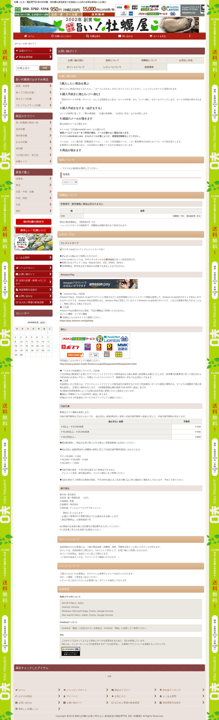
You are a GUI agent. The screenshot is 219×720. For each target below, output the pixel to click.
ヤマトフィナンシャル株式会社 (99, 259)
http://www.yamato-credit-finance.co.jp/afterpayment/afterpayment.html (98, 364)
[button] (93, 36)
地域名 (66, 174)
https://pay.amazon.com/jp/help (76, 320)
